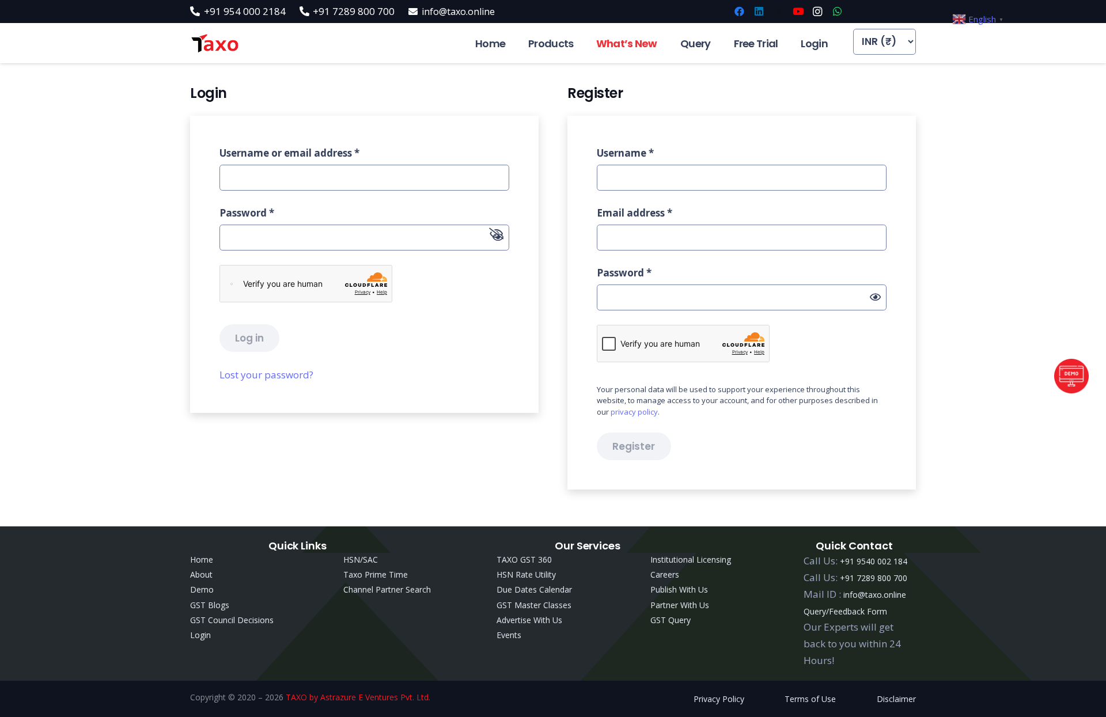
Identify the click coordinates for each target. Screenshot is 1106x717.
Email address (634, 212)
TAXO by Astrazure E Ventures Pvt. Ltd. (358, 697)
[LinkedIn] (758, 11)
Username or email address (289, 153)
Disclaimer (896, 698)
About (201, 574)
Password (246, 212)
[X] (778, 11)
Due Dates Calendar (534, 589)
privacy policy (634, 412)
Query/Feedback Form (845, 611)
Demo (202, 589)
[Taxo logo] (214, 43)
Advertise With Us (529, 619)
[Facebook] (739, 11)
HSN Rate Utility (526, 574)
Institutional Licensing (690, 559)
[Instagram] (817, 11)
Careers (664, 574)
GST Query (670, 619)
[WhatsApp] (837, 11)
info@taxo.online (874, 594)
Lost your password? (266, 374)
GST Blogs (209, 605)
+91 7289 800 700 (873, 577)
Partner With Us (679, 605)
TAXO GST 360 (524, 559)
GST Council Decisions (232, 619)
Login (200, 634)
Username (625, 153)
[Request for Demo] (1071, 389)
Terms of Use (810, 698)
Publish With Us (679, 589)
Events (509, 634)
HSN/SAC (360, 559)
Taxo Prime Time (375, 574)
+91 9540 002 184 (873, 561)
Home (201, 559)
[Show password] (875, 297)
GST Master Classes (534, 605)
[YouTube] (798, 11)
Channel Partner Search (387, 589)
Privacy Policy (719, 698)
